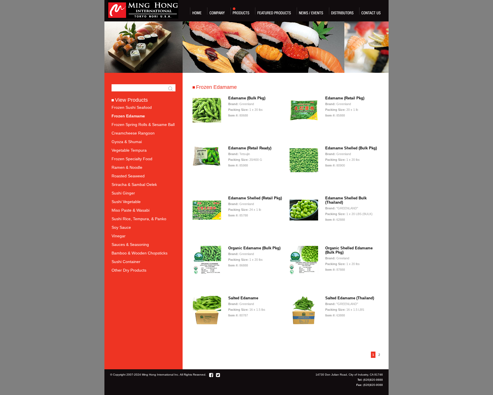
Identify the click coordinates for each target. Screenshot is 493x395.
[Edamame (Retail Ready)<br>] (207, 165)
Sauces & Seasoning (130, 244)
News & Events (311, 11)
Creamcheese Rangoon (133, 133)
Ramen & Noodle (127, 167)
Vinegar (119, 236)
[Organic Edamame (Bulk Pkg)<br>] (207, 272)
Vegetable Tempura (129, 150)
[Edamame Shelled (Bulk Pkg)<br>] (304, 173)
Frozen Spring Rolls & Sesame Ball (143, 124)
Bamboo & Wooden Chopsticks (139, 253)
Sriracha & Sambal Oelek (134, 184)
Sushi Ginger (123, 193)
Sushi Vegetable (126, 201)
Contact (371, 11)
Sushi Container (126, 261)
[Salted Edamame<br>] (207, 322)
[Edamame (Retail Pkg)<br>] (304, 123)
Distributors (342, 11)
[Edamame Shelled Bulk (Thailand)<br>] (304, 222)
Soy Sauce (121, 227)
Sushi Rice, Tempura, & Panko (139, 218)
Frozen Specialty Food (132, 159)
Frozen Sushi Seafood (132, 107)
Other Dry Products (129, 270)
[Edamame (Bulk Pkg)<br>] (207, 123)
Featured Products (274, 11)
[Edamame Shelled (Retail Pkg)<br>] (207, 222)
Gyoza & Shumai (127, 141)
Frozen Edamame (128, 116)
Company (217, 11)
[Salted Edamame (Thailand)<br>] (304, 322)
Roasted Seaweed (128, 176)
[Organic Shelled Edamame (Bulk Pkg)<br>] (304, 272)
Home (196, 11)
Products (241, 11)
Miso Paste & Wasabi (130, 210)
